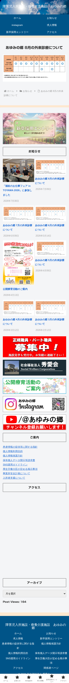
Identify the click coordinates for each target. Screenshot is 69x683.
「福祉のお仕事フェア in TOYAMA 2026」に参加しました (17, 190)
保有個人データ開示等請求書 (19, 460)
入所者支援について (14, 477)
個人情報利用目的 (13, 451)
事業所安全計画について (16, 473)
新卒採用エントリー (51, 638)
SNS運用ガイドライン (15, 464)
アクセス (18, 667)
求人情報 (18, 638)
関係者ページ (51, 667)
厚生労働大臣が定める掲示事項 (20, 469)
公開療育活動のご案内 (15, 289)
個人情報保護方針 (13, 455)
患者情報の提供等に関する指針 (20, 446)
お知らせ (51, 633)
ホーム (18, 633)
